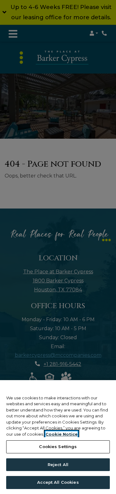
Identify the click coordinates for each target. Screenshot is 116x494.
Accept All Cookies (58, 482)
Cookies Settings (58, 446)
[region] (58, 437)
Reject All (58, 464)
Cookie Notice (61, 434)
